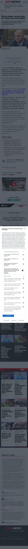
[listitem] (14, 252)
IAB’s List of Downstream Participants (15, 247)
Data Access (14, 320)
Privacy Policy (21, 320)
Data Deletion (6, 320)
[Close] (25, 229)
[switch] (23, 254)
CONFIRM (8, 315)
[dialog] (14, 274)
